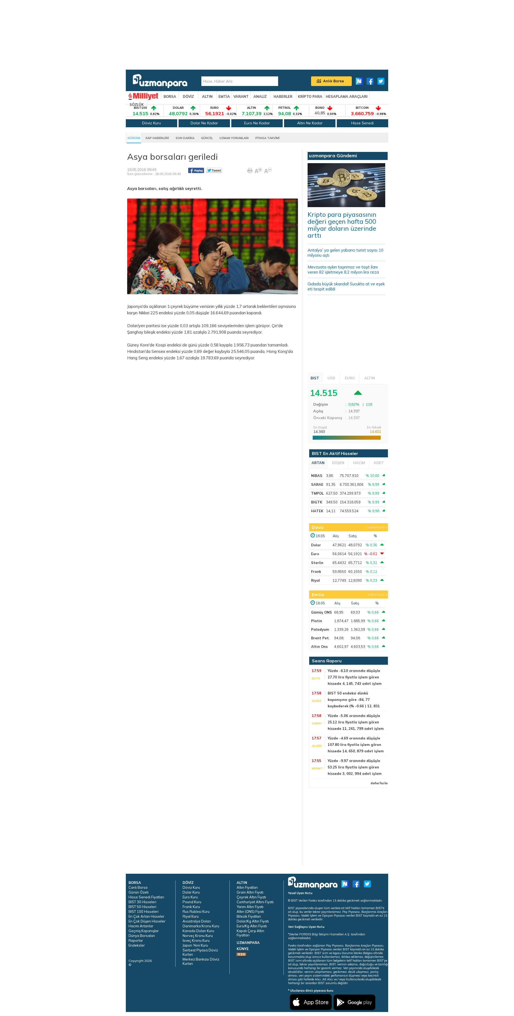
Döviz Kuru (151, 123)
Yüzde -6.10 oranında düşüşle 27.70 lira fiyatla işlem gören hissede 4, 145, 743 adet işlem (354, 677)
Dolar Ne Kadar (204, 123)
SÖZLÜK (137, 104)
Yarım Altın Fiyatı (250, 907)
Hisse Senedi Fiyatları (146, 897)
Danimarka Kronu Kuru (201, 926)
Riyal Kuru (191, 916)
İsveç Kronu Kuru (196, 940)
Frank (316, 571)
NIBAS (316, 475)
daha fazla (376, 527)
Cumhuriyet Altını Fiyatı (255, 902)
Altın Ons (319, 646)
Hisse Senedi (362, 123)
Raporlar (135, 940)
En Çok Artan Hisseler (146, 916)
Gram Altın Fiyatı (250, 892)
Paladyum (320, 629)
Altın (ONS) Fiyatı (250, 911)
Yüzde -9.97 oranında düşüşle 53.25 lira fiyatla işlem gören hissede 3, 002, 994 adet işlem (354, 767)
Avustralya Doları (197, 921)
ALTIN (207, 96)
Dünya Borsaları (141, 935)
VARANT (241, 96)
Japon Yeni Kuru (195, 945)
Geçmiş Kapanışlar (143, 931)
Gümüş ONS (321, 612)
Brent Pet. (320, 638)
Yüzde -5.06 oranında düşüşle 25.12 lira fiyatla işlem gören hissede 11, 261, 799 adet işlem (356, 722)
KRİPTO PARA (310, 96)
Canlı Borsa (138, 887)
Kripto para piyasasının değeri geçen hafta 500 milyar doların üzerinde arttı (342, 225)
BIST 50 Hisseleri (142, 907)
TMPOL (317, 493)
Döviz (318, 527)
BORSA (170, 96)
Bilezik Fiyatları (249, 916)
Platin (316, 621)
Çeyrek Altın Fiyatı (251, 897)
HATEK (317, 511)
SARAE (317, 484)
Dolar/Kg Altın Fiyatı (253, 921)
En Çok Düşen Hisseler (146, 921)
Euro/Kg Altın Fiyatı (252, 926)
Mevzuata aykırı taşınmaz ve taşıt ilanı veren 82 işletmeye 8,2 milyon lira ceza (343, 269)
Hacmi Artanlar (140, 926)
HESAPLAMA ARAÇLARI (347, 96)
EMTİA (224, 96)
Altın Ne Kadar (310, 123)
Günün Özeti (138, 892)
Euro (315, 554)
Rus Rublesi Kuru (196, 911)
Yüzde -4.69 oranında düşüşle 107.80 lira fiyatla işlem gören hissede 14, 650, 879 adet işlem (356, 744)
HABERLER (283, 96)
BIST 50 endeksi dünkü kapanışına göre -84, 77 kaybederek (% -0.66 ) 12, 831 (354, 699)
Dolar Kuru (191, 892)
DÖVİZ (188, 96)
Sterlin (317, 563)
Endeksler (136, 945)
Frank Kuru (191, 907)
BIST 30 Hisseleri (142, 902)
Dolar (316, 545)
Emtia (318, 594)
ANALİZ (260, 96)
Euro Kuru (190, 897)
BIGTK (316, 502)
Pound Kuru (192, 902)
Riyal (315, 580)
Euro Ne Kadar (257, 123)
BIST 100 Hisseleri (143, 911)
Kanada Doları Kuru (198, 931)
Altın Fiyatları (247, 887)
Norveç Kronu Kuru (198, 935)
